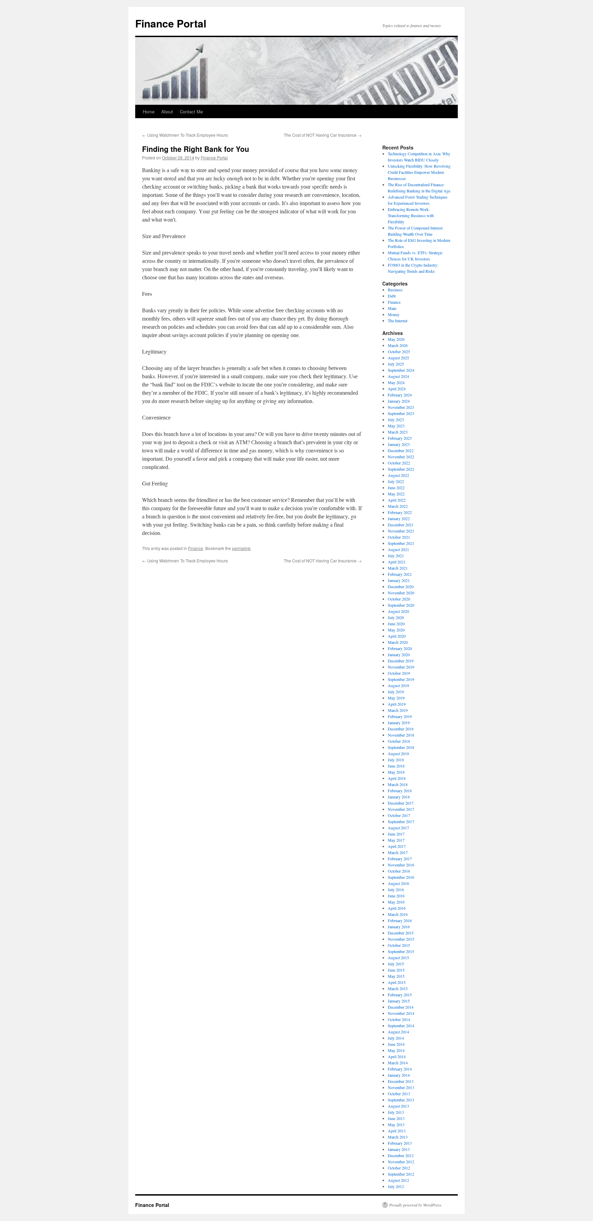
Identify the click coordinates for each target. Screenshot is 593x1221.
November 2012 (401, 1161)
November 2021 (401, 531)
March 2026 (398, 345)
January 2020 (399, 654)
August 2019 (398, 685)
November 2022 (401, 456)
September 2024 (401, 370)
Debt (392, 296)
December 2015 (401, 933)
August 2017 (398, 827)
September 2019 (401, 679)
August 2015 (398, 957)
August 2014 (398, 1031)
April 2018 (397, 778)
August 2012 (398, 1180)
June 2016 (396, 895)
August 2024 (398, 376)
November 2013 (401, 1087)
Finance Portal (170, 23)
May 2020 (396, 629)
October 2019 (399, 673)
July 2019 (396, 691)
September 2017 (401, 821)
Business (395, 289)
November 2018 (401, 735)
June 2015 (396, 970)
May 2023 (396, 425)
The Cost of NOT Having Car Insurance (323, 135)
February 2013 (400, 1143)
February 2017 (400, 858)
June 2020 (396, 623)
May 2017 (396, 840)
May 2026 (396, 339)
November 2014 (401, 1013)
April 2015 (397, 982)
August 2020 (398, 611)
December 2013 (401, 1081)
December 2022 (401, 450)
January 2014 (399, 1075)
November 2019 (401, 667)
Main (392, 308)
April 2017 (397, 846)
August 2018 (398, 753)
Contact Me (191, 111)
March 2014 (398, 1062)
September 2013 (401, 1099)
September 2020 (401, 605)
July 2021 (396, 555)
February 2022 (400, 512)
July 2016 (396, 889)
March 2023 (398, 432)
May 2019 (396, 698)
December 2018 (401, 728)
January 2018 (399, 796)
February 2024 (400, 394)
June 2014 (396, 1044)
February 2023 (400, 438)
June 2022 (396, 487)
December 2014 (401, 1007)
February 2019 (400, 716)
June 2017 (396, 834)
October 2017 (399, 815)
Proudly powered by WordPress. (415, 1205)
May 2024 (396, 382)
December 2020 (401, 586)
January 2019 (399, 722)
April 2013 (397, 1130)
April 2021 (397, 561)
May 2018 (396, 772)
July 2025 (396, 364)
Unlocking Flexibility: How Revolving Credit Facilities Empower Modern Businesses (419, 172)
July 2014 (396, 1038)
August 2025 (398, 357)
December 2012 (401, 1155)
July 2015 (396, 963)
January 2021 (399, 580)
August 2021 (398, 549)
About (167, 111)
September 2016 (401, 877)
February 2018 (400, 790)
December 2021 (401, 524)
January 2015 (399, 1001)
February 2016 (400, 920)
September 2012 (401, 1174)
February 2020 (400, 648)
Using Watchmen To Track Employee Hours (185, 135)
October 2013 (399, 1093)
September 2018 (401, 747)
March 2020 (398, 642)
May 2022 (396, 493)
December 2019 (401, 660)
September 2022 (401, 469)
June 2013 (396, 1118)
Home (148, 111)
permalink (241, 548)
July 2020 (396, 617)
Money (393, 314)
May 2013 (396, 1124)
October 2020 (399, 599)
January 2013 (399, 1149)
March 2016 (398, 914)
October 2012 (399, 1167)
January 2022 (399, 518)
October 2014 (399, 1019)
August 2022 (398, 475)
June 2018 (396, 766)
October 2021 (399, 537)
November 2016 (401, 864)
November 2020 (401, 592)
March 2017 (398, 852)
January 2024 (399, 401)
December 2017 (401, 803)
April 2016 (397, 908)
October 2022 (399, 463)
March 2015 (398, 988)
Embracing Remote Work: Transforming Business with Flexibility (411, 215)
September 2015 (401, 951)
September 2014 (401, 1025)
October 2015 (399, 945)
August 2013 (398, 1106)
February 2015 (400, 994)
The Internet (397, 320)
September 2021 (401, 543)
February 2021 (400, 574)
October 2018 (399, 741)
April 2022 (397, 500)
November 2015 (401, 939)
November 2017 (401, 809)
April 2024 (397, 388)
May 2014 (396, 1050)
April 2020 (397, 636)
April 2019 (397, 704)
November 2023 (401, 407)
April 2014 (397, 1056)
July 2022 (396, 481)
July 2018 (396, 759)
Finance (195, 548)
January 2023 (399, 444)
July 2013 (396, 1112)
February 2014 (400, 1069)
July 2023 (396, 419)
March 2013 (398, 1137)
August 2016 (398, 883)
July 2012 (396, 1186)
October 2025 (399, 351)
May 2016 (396, 902)
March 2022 (398, 506)
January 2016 (399, 926)
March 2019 (398, 710)
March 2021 (398, 568)
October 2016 (399, 871)
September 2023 (401, 413)
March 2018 (398, 784)
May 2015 (396, 976)
